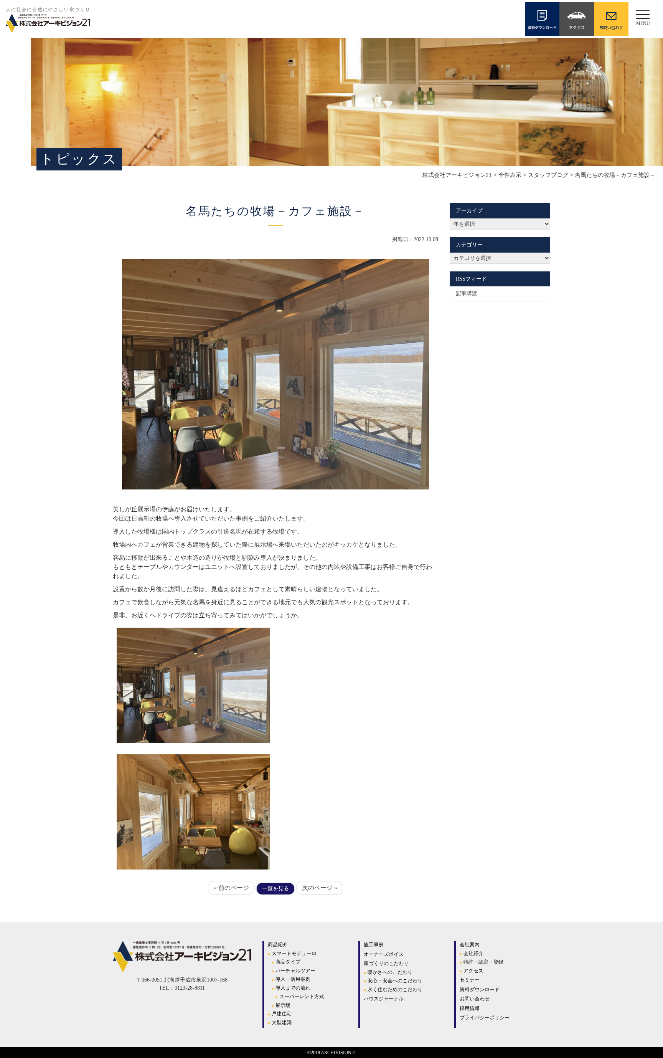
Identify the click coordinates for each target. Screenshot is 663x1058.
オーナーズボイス (384, 954)
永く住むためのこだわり (395, 989)
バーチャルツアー (295, 971)
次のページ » (319, 887)
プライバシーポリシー (485, 1017)
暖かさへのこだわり (390, 972)
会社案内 (470, 944)
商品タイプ (287, 962)
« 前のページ (231, 887)
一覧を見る (275, 888)
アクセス (473, 971)
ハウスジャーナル (384, 999)
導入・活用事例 (292, 979)
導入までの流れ (292, 988)
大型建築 (282, 1022)
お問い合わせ (475, 999)
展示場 (282, 1005)
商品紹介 (278, 944)
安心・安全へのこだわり (395, 981)
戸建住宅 (282, 1014)
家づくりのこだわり (386, 963)
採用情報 (470, 1008)
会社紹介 (473, 953)
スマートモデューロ (294, 953)
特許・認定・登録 (483, 962)
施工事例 (374, 944)
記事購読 (466, 293)
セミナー (470, 980)
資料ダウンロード (480, 989)
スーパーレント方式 (301, 996)
